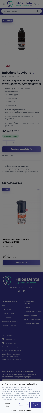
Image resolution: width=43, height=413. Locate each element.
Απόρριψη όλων (8, 405)
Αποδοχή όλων (36, 405)
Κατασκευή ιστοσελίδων (17, 410)
